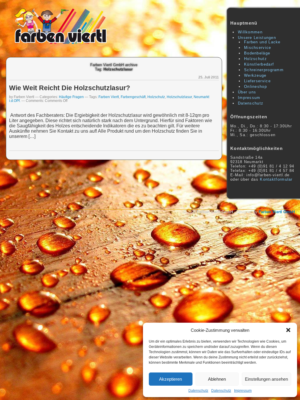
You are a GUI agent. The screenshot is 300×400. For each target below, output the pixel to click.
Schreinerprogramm (264, 70)
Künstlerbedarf (259, 64)
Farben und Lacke (262, 42)
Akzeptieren (170, 379)
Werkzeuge (255, 75)
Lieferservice (257, 81)
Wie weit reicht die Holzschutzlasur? (69, 88)
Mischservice (257, 47)
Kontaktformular (276, 179)
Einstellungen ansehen (266, 379)
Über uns (247, 92)
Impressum (243, 391)
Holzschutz (156, 97)
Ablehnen (217, 379)
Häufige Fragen (71, 97)
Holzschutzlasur (179, 97)
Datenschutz (198, 391)
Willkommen (250, 32)
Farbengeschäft (133, 97)
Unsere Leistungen (257, 37)
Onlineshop (255, 86)
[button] (288, 330)
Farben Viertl (108, 97)
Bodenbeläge (257, 53)
